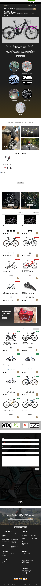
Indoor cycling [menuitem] (33, 535)
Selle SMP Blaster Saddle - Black (28, 293)
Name (3, 438)
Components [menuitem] (11, 13)
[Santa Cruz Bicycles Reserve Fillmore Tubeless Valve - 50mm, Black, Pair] (8, 159)
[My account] (4, 16)
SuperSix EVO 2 (25, 410)
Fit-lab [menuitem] (23, 541)
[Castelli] (25, 425)
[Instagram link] (4, 562)
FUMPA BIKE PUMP (6, 313)
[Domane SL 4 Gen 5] (30, 219)
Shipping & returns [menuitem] (5, 539)
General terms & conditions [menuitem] (5, 536)
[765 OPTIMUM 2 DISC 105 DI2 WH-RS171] (11, 286)
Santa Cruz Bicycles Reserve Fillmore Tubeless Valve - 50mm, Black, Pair (7, 166)
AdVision (28, 584)
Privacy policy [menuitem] (4, 537)
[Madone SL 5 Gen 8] (11, 264)
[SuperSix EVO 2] (30, 403)
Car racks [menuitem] (24, 540)
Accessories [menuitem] (19, 13)
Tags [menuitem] (32, 540)
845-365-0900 (7, 6)
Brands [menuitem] (32, 541)
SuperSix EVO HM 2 (7, 249)
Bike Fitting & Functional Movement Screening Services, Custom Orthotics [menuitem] (15, 536)
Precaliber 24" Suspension (8, 388)
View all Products (35, 212)
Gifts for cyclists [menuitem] (34, 536)
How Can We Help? (5, 450)
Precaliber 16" (6, 365)
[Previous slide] (3, 30)
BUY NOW (11, 205)
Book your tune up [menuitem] (34, 538)
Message (4, 455)
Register (30, 518)
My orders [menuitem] (4, 555)
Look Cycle (5, 292)
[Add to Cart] (18, 233)
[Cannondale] (15, 425)
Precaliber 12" (24, 365)
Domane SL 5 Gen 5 (7, 227)
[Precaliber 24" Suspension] (11, 381)
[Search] (34, 9)
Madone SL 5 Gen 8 (7, 271)
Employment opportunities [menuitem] (13, 542)
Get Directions (20, 501)
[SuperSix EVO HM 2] (11, 242)
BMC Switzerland (25, 248)
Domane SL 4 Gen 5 (26, 227)
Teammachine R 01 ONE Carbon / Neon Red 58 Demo (10, 344)
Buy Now (4, 318)
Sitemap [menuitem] (3, 545)
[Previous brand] (3, 425)
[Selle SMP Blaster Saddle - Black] (30, 286)
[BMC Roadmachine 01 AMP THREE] (30, 242)
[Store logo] (9, 9)
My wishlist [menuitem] (13, 553)
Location (35, 5)
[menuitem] (4, 16)
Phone (3, 446)
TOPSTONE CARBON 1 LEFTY (27, 343)
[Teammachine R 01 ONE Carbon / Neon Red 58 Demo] (11, 336)
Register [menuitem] (3, 553)
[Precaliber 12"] (30, 358)
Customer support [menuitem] (5, 541)
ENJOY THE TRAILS (33, 32)
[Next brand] (38, 425)
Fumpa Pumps (6, 311)
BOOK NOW (20, 182)
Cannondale (5, 248)
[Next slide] (38, 30)
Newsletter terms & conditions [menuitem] (5, 543)
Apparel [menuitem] (26, 13)
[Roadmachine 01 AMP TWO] (30, 264)
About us (30, 5)
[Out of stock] (37, 350)
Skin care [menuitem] (32, 533)
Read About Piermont (20, 56)
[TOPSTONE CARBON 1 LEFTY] (30, 336)
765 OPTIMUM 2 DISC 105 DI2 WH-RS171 (10, 293)
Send (37, 468)
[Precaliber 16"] (11, 358)
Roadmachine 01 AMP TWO (27, 271)
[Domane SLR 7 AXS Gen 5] (30, 381)
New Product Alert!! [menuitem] (14, 539)
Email (3, 442)
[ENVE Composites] (34, 425)
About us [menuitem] (4, 533)
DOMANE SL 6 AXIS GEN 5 (8, 410)
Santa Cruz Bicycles (7, 163)
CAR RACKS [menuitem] (32, 13)
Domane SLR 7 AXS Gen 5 (27, 388)
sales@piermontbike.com (27, 553)
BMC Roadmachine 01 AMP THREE (29, 249)
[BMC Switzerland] (6, 425)
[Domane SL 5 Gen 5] (11, 219)
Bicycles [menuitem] (6, 13)
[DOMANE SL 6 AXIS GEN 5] (11, 403)
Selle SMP (24, 292)
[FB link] (2, 562)
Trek (4, 225)
